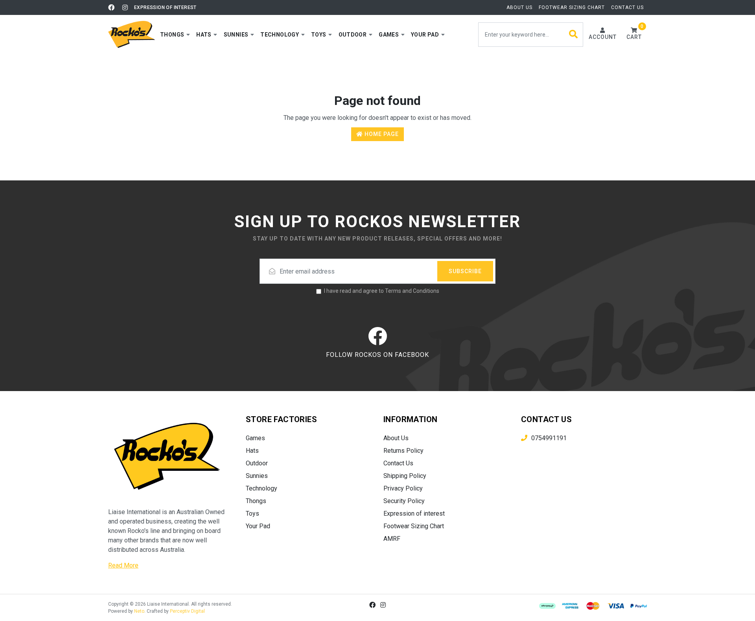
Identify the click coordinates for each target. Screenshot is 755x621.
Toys (252, 513)
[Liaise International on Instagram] (125, 7)
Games (255, 438)
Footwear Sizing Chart (572, 7)
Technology (261, 488)
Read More (123, 565)
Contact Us (627, 7)
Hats (252, 450)
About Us (519, 7)
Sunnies (257, 476)
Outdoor (257, 463)
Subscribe (465, 271)
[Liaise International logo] (131, 34)
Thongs (256, 501)
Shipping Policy (404, 476)
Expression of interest (165, 7)
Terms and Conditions (412, 291)
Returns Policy (403, 450)
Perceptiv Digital (187, 611)
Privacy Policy (403, 488)
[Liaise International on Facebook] (111, 7)
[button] (175, 34)
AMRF (391, 538)
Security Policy (404, 501)
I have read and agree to (381, 291)
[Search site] (573, 34)
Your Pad (258, 526)
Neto (139, 611)
